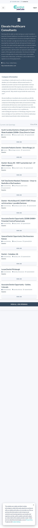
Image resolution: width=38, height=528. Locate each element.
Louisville (15, 289)
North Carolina (19, 168)
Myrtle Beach (16, 205)
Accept (33, 505)
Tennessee (19, 241)
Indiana (18, 223)
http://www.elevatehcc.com (8, 65)
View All (33, 124)
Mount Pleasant (16, 185)
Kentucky (20, 289)
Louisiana (18, 150)
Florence (15, 135)
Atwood (15, 241)
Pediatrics (5, 150)
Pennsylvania (21, 271)
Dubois (14, 223)
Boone (14, 168)
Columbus (15, 256)
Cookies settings (16, 522)
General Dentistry (7, 135)
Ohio (19, 256)
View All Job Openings (19, 304)
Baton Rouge (12, 150)
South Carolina (20, 135)
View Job (19, 142)
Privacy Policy (29, 520)
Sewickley (15, 271)
